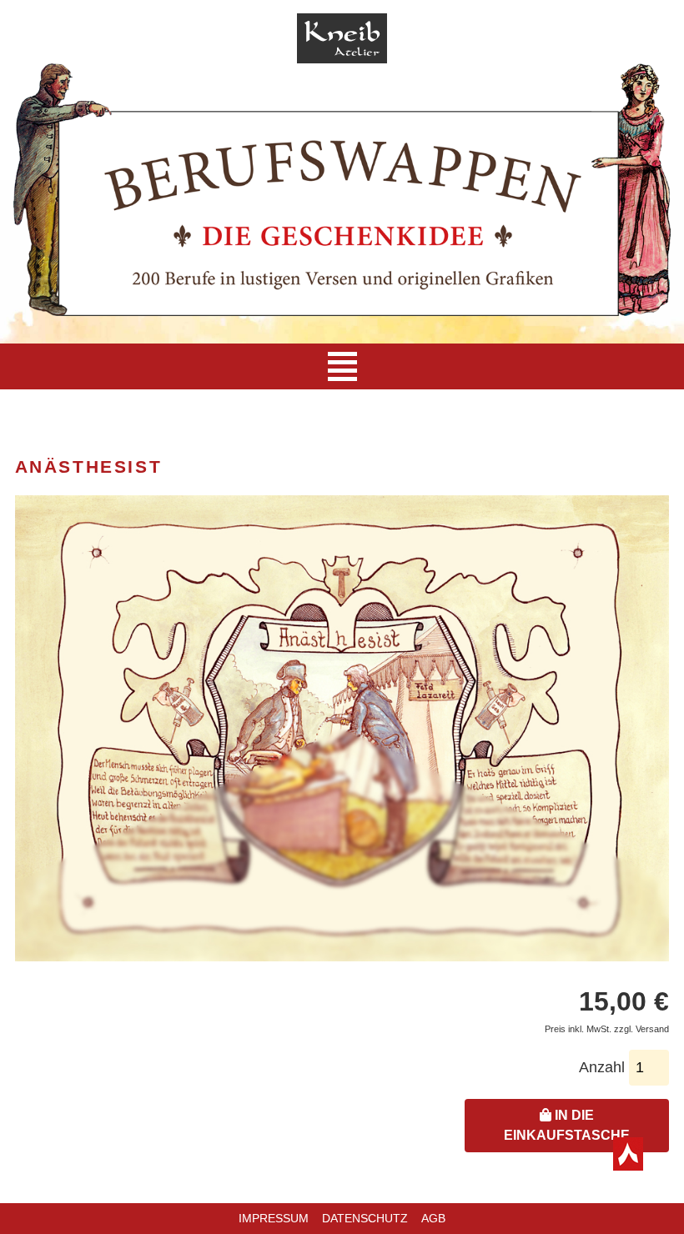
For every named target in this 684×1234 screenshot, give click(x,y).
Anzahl (602, 1067)
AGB (433, 1218)
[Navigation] (342, 366)
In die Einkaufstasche (567, 1125)
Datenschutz (365, 1218)
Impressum (274, 1218)
